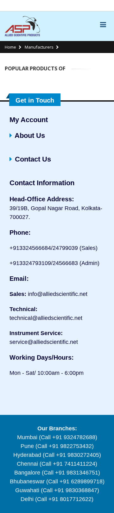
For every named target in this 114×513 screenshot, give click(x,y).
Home (10, 47)
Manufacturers (39, 47)
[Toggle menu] (103, 24)
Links (101, 5)
